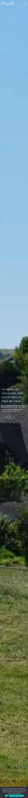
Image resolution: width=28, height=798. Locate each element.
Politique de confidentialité (16, 795)
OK (6, 795)
